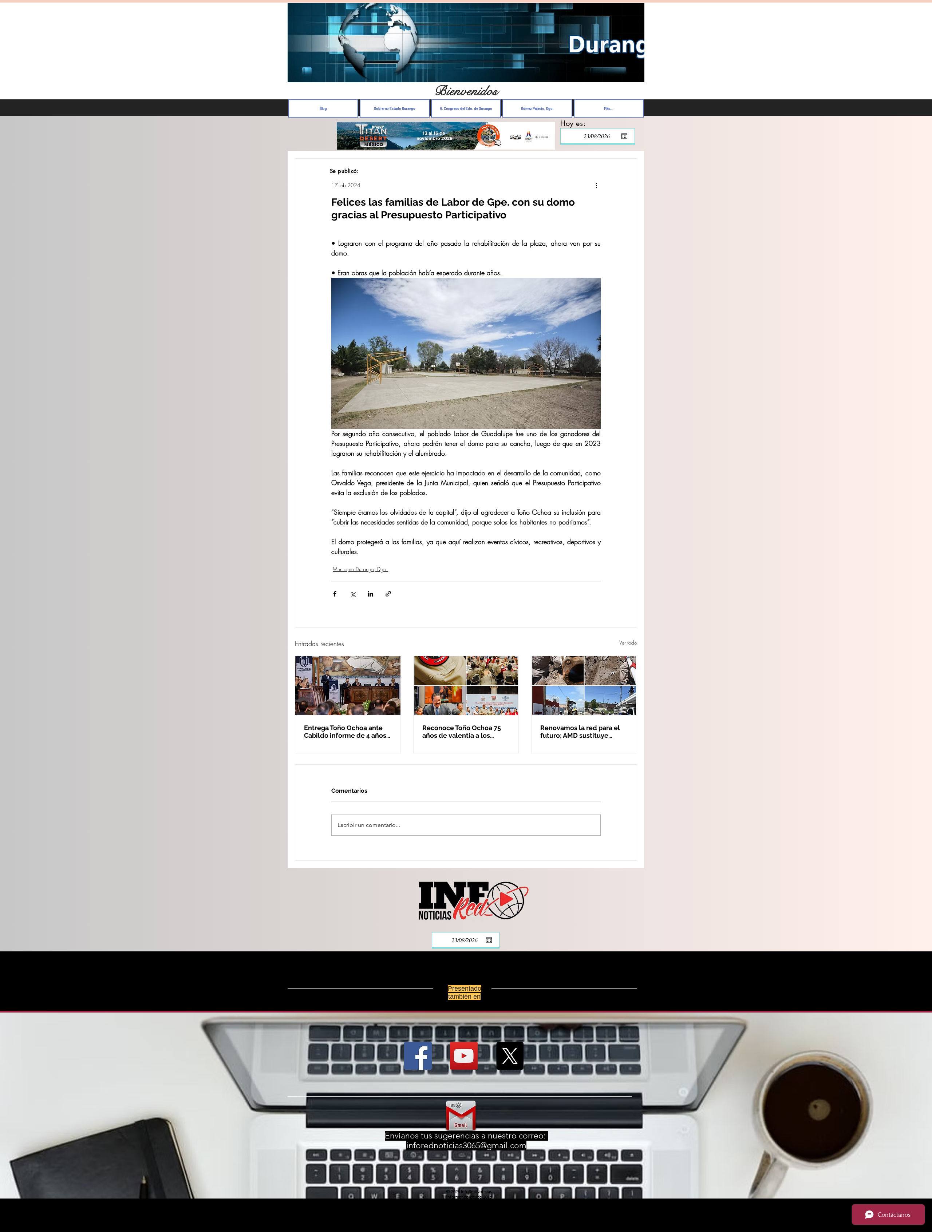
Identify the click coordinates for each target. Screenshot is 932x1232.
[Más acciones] (596, 185)
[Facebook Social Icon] (418, 1061)
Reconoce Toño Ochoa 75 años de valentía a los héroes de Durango (461, 731)
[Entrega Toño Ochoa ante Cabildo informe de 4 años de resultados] (347, 685)
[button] (635, 74)
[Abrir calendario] (624, 136)
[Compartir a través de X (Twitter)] (352, 593)
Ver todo (628, 642)
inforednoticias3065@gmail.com (466, 1151)
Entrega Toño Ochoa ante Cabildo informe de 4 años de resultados (345, 731)
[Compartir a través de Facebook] (334, 593)
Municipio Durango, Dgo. (360, 569)
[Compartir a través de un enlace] (388, 593)
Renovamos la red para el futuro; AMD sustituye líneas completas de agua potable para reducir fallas (581, 731)
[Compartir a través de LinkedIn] (370, 593)
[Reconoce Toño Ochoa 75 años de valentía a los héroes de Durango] (466, 685)
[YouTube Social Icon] (464, 1061)
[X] (510, 1061)
